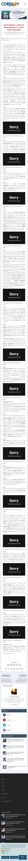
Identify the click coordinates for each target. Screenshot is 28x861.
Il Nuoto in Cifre (4, 793)
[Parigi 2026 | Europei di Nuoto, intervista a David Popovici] (4, 767)
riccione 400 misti (7, 206)
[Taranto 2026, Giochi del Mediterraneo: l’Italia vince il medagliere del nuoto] (4, 740)
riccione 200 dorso (7, 577)
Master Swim (19, 136)
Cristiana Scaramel (13, 32)
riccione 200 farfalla (8, 461)
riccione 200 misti (7, 640)
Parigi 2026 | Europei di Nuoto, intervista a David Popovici (16, 767)
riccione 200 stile (7, 246)
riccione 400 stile (7, 509)
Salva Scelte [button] (14, 857)
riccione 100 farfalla (8, 136)
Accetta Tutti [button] (22, 857)
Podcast (3, 790)
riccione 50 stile (7, 549)
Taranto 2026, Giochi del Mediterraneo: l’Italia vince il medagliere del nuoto (15, 740)
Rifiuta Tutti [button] (5, 857)
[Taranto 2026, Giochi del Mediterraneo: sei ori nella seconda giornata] (4, 753)
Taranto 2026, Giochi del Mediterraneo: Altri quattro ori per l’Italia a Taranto (15, 746)
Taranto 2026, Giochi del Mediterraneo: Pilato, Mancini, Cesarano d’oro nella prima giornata (15, 760)
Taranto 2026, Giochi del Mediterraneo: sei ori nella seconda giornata (15, 753)
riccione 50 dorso (7, 362)
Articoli (8, 34)
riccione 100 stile (7, 397)
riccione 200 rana (7, 167)
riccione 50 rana (7, 610)
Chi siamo (3, 797)
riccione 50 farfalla (7, 303)
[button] (2, 851)
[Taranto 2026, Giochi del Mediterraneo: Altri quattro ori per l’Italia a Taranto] (4, 747)
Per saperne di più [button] (6, 848)
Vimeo (4, 137)
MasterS (12, 34)
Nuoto (2, 782)
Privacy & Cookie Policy (6, 801)
